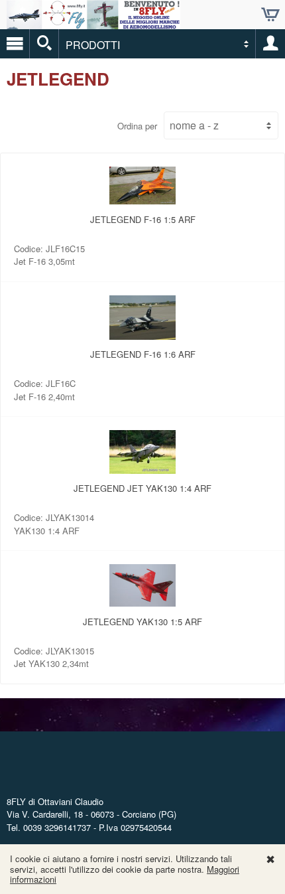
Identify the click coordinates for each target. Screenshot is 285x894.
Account (270, 43)
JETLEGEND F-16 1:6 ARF (143, 354)
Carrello (270, 14)
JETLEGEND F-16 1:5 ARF (143, 219)
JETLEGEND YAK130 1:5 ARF (142, 621)
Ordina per (137, 125)
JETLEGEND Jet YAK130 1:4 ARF (142, 488)
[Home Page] (93, 23)
